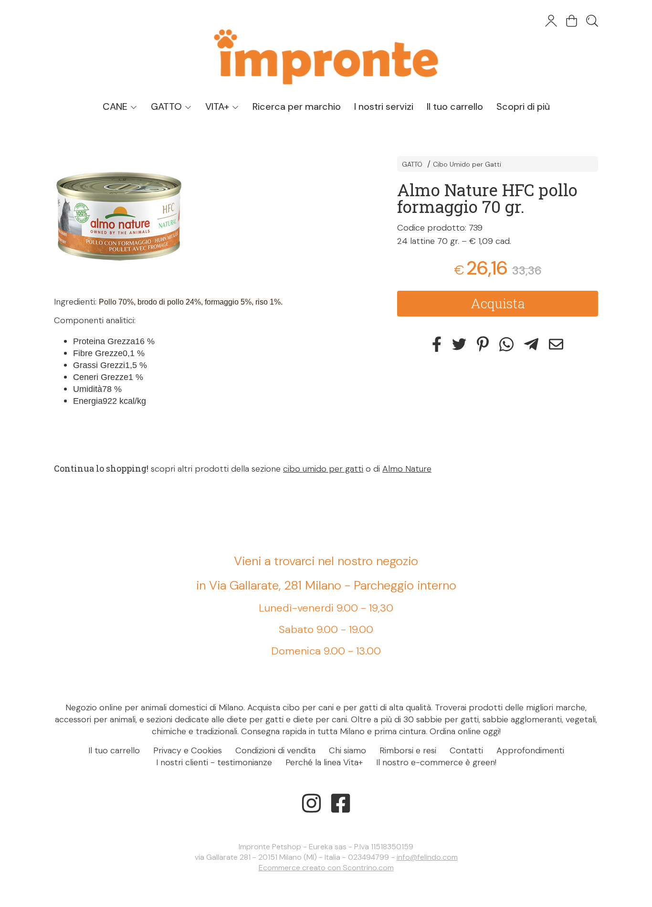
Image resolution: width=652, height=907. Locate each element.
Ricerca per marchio (296, 106)
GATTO (167, 106)
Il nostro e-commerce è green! (436, 762)
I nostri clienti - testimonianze (214, 762)
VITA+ (218, 106)
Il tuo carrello (455, 106)
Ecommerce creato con (326, 868)
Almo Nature (406, 469)
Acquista (498, 303)
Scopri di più (523, 106)
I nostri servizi (383, 106)
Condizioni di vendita (275, 750)
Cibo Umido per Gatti (467, 164)
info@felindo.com (427, 857)
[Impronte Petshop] (326, 47)
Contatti (466, 750)
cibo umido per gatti (323, 469)
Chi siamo (347, 750)
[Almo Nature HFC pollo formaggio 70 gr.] (209, 216)
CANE (116, 106)
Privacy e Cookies (187, 750)
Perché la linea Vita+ (324, 762)
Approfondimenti (530, 750)
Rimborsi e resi (407, 750)
